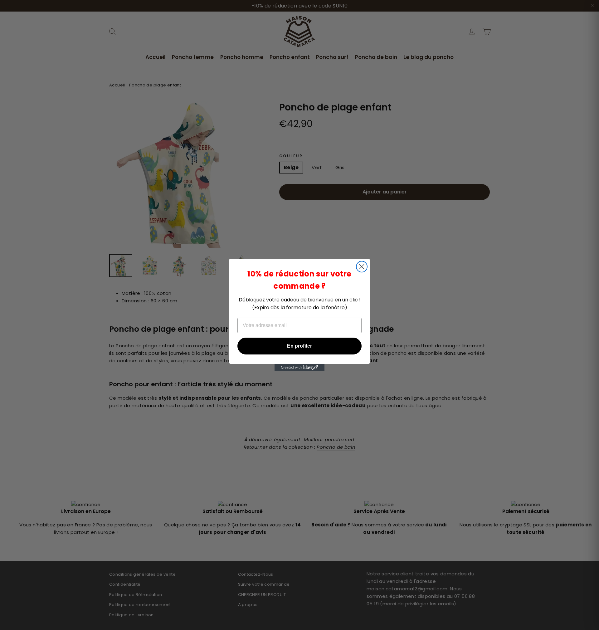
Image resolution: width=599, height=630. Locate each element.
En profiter (299, 346)
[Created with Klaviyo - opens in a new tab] (299, 367)
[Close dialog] (361, 266)
